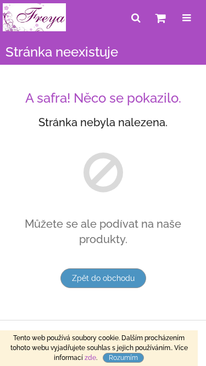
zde (90, 358)
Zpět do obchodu (103, 278)
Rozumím (123, 358)
